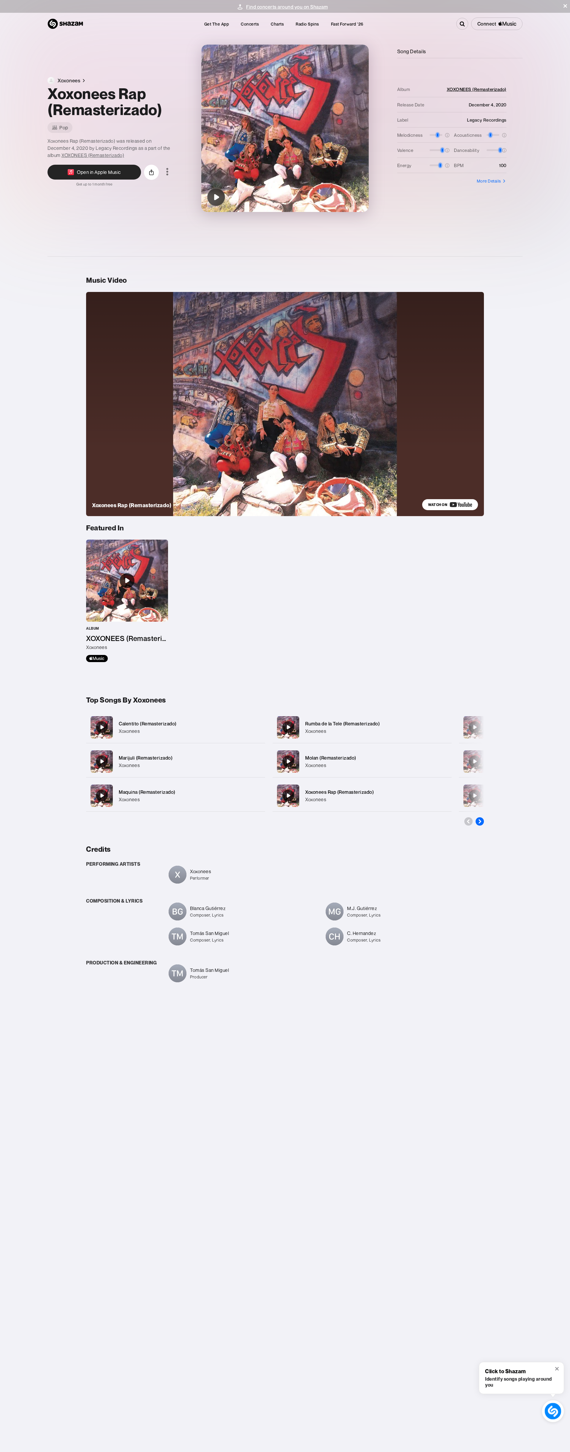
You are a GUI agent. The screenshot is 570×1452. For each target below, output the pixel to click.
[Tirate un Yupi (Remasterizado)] (475, 761)
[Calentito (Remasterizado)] (175, 727)
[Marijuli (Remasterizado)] (175, 761)
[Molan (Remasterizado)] (362, 761)
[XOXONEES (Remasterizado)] (127, 601)
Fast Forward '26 (347, 23)
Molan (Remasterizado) (330, 758)
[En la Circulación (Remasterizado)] (475, 796)
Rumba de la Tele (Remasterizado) (342, 724)
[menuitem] (216, 24)
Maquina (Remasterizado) (147, 792)
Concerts (250, 23)
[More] (254, 727)
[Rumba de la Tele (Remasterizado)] (362, 727)
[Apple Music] (97, 658)
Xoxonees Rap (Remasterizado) (339, 792)
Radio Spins (307, 23)
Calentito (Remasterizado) (148, 724)
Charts (277, 23)
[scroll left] (468, 821)
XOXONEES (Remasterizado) (92, 155)
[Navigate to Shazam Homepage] (65, 24)
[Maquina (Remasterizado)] (175, 795)
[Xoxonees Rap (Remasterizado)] (216, 197)
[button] (565, 6)
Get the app (216, 23)
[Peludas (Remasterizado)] (475, 727)
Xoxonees (129, 731)
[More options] (167, 172)
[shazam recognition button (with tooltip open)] (553, 1411)
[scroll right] (480, 821)
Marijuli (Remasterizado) (145, 758)
